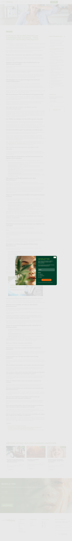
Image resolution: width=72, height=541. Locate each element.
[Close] (55, 257)
